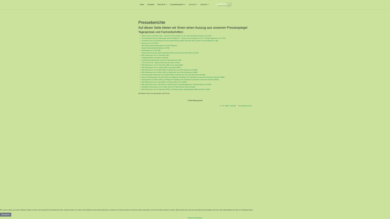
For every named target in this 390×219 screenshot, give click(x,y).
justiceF (192, 4)
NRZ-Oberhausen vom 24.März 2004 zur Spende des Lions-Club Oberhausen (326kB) (169, 70)
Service (203, 4)
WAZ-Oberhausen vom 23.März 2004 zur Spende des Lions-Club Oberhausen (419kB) (169, 72)
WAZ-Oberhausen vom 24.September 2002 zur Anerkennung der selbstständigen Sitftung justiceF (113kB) (176, 89)
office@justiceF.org (246, 106)
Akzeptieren (5, 214)
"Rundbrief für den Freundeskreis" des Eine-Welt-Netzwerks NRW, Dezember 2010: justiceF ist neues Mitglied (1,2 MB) (180, 40)
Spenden (150, 4)
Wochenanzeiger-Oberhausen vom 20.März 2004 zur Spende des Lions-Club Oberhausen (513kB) (173, 75)
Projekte (161, 4)
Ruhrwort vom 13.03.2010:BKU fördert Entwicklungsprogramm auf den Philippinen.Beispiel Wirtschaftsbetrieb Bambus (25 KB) (160, 45)
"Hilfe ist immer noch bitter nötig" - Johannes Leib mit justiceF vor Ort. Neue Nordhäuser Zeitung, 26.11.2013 (176, 36)
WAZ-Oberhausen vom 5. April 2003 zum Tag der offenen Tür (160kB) (164, 82)
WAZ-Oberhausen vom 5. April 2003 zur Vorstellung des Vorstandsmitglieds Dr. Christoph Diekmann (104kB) (176, 84)
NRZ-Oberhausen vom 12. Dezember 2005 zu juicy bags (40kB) (162, 65)
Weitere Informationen (195, 218)
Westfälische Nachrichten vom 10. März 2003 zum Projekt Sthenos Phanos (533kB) (168, 87)
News (142, 4)
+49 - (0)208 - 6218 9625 (229, 106)
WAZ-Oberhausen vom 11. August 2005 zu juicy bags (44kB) (161, 67)
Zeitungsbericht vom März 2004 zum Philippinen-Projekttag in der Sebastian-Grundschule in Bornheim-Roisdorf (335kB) (180, 79)
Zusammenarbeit (177, 4)
